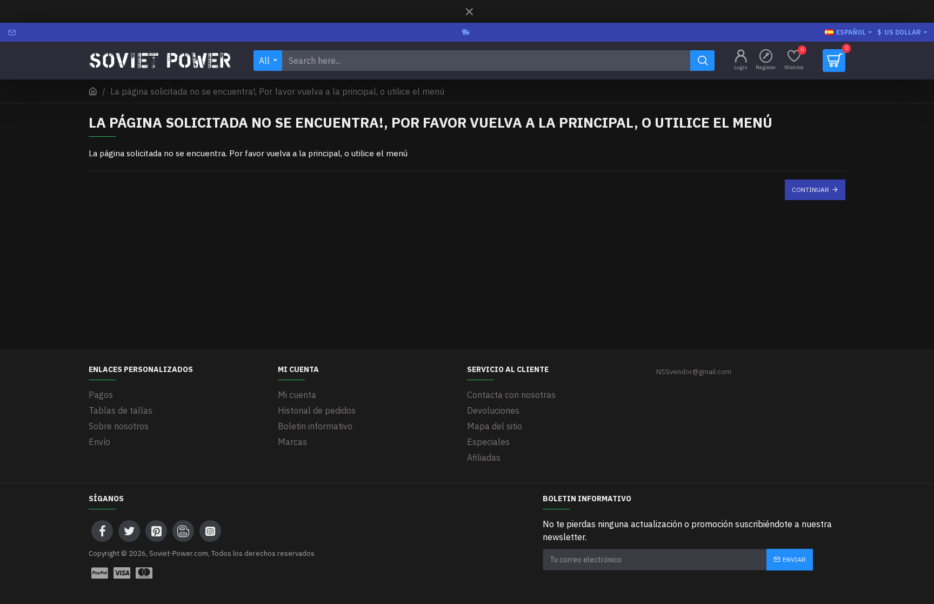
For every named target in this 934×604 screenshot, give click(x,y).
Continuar (810, 189)
